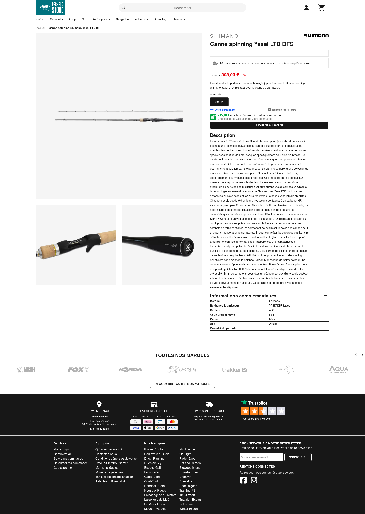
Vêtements (141, 19)
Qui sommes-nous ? (108, 449)
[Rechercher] (123, 7)
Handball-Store (154, 486)
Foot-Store (151, 472)
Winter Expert (188, 508)
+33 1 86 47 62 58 (99, 428)
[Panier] (321, 7)
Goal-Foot (151, 481)
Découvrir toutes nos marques (182, 383)
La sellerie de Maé (156, 499)
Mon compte (62, 449)
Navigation (122, 19)
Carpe (40, 19)
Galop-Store (152, 476)
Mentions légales (106, 467)
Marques (179, 19)
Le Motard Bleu (154, 504)
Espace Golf (152, 467)
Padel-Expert (188, 458)
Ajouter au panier (269, 125)
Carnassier (56, 19)
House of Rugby (155, 490)
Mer (84, 19)
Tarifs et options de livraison (114, 476)
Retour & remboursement (112, 463)
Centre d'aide (63, 454)
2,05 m (219, 102)
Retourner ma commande (71, 463)
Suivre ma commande (68, 458)
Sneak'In (185, 476)
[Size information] (219, 94)
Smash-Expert (189, 472)
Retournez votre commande (208, 419)
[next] (362, 355)
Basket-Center (154, 449)
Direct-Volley (152, 463)
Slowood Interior (190, 467)
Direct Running (154, 458)
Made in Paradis (155, 508)
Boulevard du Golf (156, 454)
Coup (72, 19)
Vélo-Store (186, 504)
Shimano (224, 36)
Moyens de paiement (109, 472)
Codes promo (63, 467)
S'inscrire (298, 457)
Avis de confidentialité (110, 481)
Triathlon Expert (190, 499)
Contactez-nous (99, 416)
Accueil (40, 28)
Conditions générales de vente (116, 458)
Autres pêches (101, 19)
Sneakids (185, 481)
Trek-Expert (187, 495)
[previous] (356, 355)
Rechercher (182, 7)
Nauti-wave (187, 449)
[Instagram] (254, 480)
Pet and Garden (190, 463)
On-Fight (185, 454)
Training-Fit (187, 490)
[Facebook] (243, 480)
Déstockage (161, 19)
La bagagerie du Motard (160, 495)
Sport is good (188, 486)
